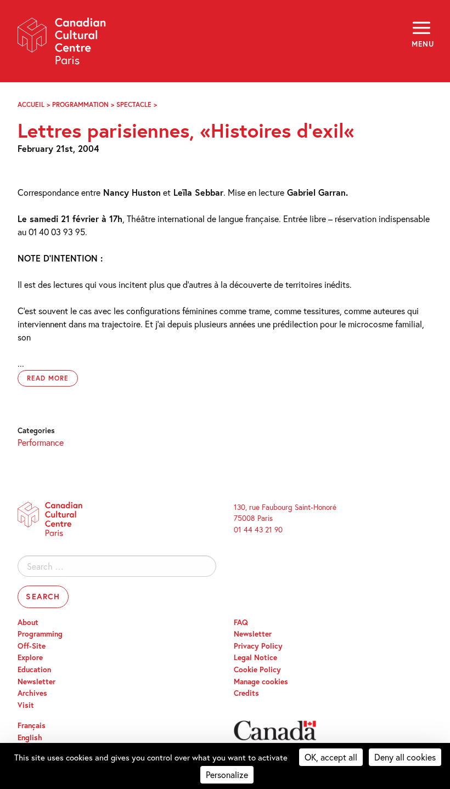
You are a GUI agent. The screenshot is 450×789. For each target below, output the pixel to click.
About (28, 622)
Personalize (227, 774)
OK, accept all (331, 757)
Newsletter (36, 681)
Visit (26, 705)
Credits (246, 693)
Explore (30, 657)
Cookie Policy (257, 669)
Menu (422, 44)
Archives (32, 693)
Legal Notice (255, 657)
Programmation (80, 104)
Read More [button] (48, 378)
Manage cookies (261, 681)
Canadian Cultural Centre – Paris (62, 45)
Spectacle (133, 104)
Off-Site (32, 646)
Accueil (31, 104)
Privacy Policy (258, 646)
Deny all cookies (405, 757)
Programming (40, 634)
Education (34, 669)
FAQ (241, 622)
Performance (41, 442)
